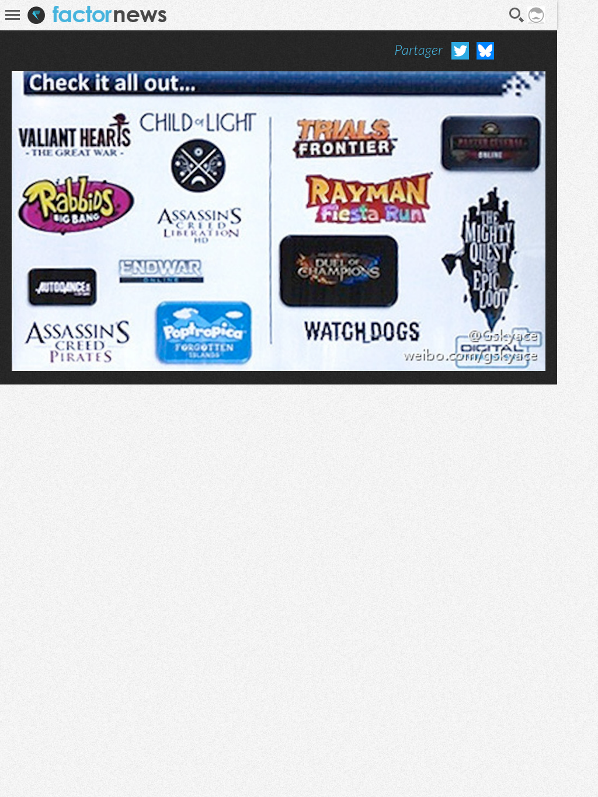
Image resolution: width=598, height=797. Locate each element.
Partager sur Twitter (460, 51)
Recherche (517, 15)
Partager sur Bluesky (485, 51)
